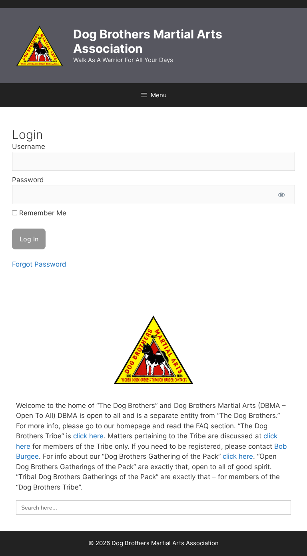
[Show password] (281, 194)
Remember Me (41, 213)
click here (88, 436)
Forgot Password (39, 264)
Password (28, 180)
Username (28, 147)
